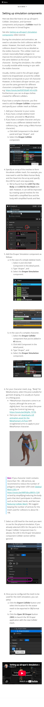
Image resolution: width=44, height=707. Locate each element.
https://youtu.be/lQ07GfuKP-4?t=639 (21, 90)
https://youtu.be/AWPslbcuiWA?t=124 (23, 492)
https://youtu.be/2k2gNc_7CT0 (22, 412)
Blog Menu (21, 6)
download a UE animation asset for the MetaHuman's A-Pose (22, 418)
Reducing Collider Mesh (17, 504)
